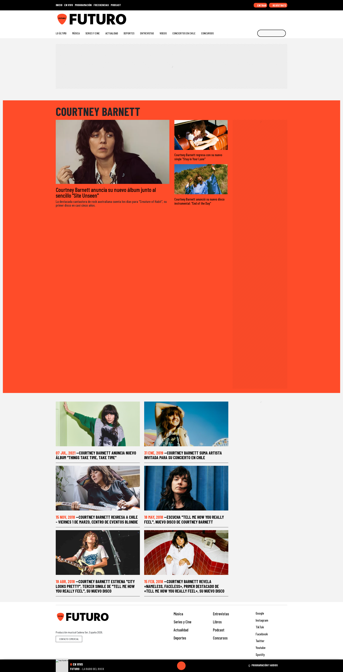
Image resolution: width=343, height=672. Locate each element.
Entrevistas (147, 33)
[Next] (198, 665)
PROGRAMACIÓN (83, 5)
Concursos (207, 33)
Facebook (261, 634)
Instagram (261, 620)
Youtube (260, 648)
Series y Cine (92, 33)
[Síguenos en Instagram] (251, 17)
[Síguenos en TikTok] (257, 17)
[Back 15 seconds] (172, 665)
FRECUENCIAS (101, 5)
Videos (163, 33)
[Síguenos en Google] (245, 17)
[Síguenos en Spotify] (280, 17)
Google (259, 613)
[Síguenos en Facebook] (262, 17)
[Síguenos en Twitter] (268, 17)
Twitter (259, 641)
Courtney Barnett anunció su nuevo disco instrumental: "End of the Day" (199, 201)
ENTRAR (261, 5)
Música (76, 33)
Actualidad (111, 33)
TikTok (259, 627)
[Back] (164, 665)
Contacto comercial (69, 639)
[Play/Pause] (181, 665)
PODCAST (116, 5)
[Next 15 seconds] (190, 665)
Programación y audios (264, 665)
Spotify (260, 655)
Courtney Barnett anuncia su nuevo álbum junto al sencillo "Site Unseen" (106, 192)
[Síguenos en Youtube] (274, 17)
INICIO (59, 5)
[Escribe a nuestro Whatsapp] (285, 17)
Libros (217, 621)
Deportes (129, 33)
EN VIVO (68, 5)
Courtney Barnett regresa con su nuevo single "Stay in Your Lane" (198, 157)
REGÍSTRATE (279, 5)
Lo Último (61, 33)
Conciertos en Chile (183, 33)
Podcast (218, 629)
